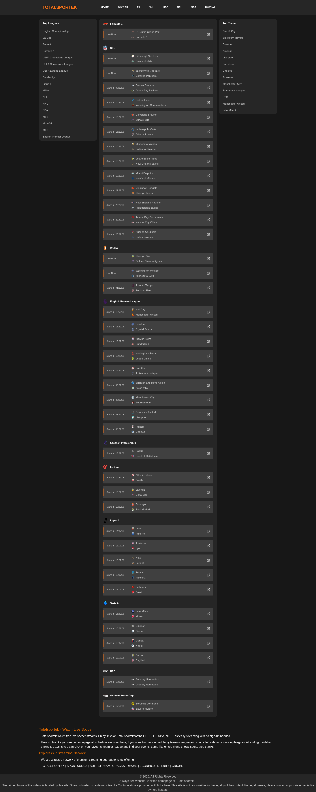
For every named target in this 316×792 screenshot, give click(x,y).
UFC (165, 7)
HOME (105, 7)
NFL (179, 7)
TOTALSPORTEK (59, 7)
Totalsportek (186, 780)
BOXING (210, 7)
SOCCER (122, 7)
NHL (151, 7)
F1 (138, 7)
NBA (193, 7)
